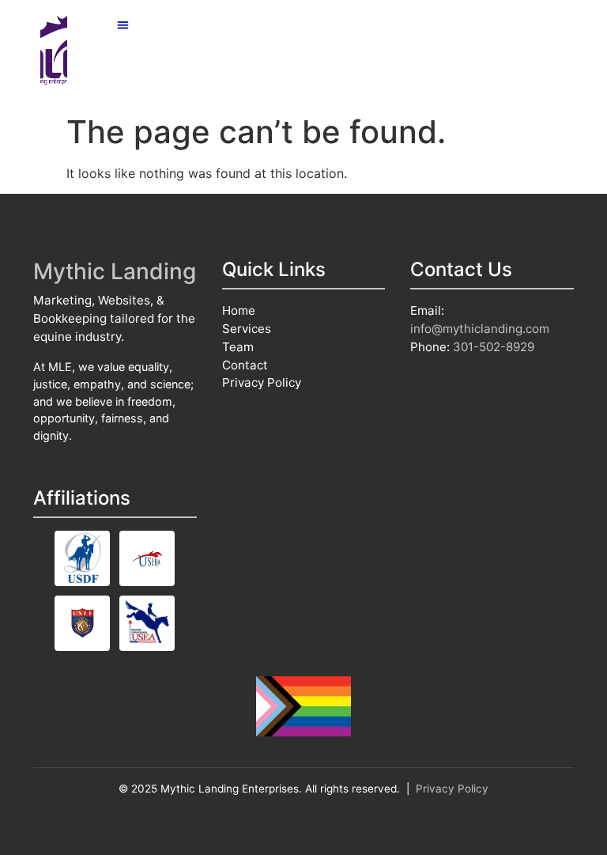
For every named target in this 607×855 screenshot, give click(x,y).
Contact (245, 365)
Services (246, 328)
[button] (124, 25)
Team (238, 346)
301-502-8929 (493, 346)
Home (238, 310)
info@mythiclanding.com (479, 328)
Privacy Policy (261, 382)
